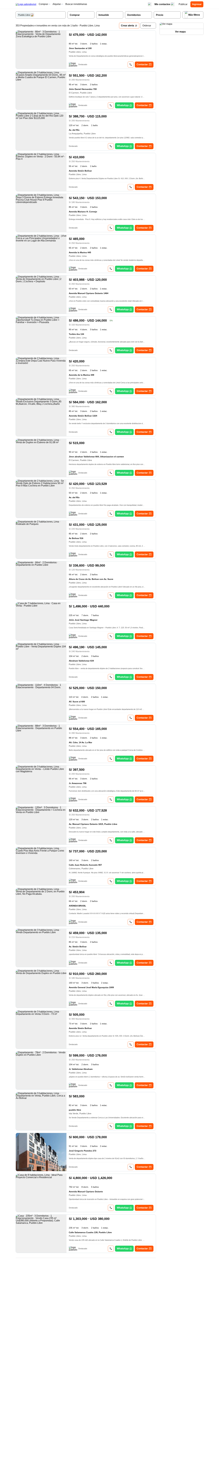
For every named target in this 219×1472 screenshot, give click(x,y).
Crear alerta (127, 25)
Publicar (183, 4)
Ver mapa (180, 31)
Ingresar (197, 4)
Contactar (142, 64)
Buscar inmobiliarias (76, 4)
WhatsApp (123, 105)
